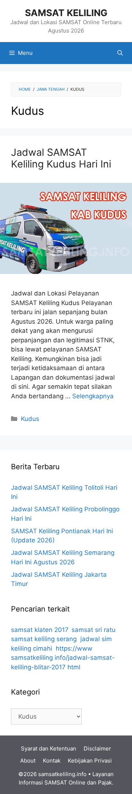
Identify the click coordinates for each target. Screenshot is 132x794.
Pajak (105, 782)
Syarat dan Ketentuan (48, 748)
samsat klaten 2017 (39, 629)
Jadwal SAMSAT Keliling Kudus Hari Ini (61, 158)
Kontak (51, 760)
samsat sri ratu (93, 629)
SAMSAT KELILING (66, 12)
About (28, 760)
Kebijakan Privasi (90, 760)
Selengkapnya (93, 396)
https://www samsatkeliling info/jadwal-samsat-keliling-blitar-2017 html (63, 658)
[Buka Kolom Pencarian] (120, 53)
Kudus (30, 418)
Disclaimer (97, 748)
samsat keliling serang (44, 639)
